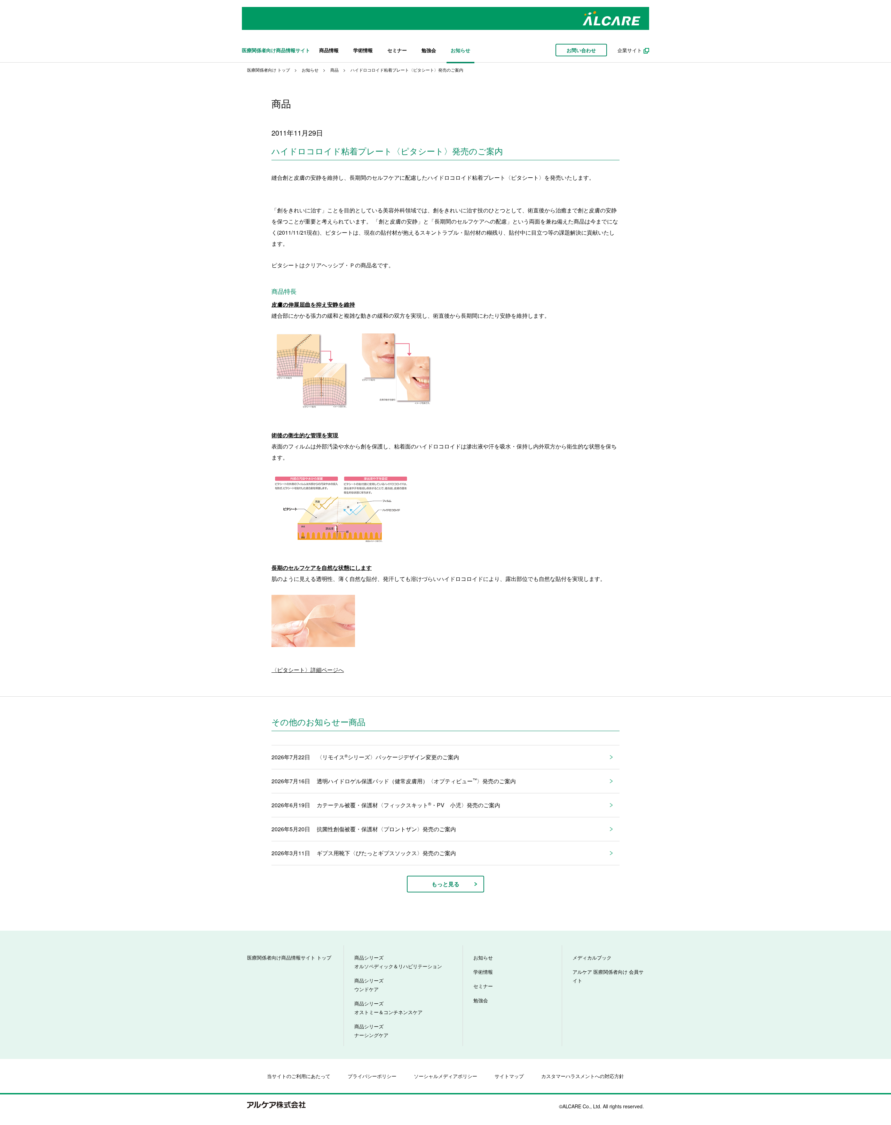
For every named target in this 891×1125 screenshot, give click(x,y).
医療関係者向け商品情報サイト (276, 50)
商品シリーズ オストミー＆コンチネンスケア (388, 1007)
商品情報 (329, 50)
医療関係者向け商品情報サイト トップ (289, 957)
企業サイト (629, 50)
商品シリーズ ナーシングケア (371, 1030)
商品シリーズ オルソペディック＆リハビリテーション (398, 962)
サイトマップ (509, 1076)
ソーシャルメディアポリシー (445, 1076)
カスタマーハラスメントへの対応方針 (582, 1076)
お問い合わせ (581, 50)
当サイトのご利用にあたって (298, 1076)
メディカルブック (592, 957)
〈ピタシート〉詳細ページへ (307, 670)
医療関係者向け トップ (268, 70)
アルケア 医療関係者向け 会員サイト (608, 976)
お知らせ (460, 50)
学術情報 (363, 50)
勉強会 (428, 50)
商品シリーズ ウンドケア (369, 985)
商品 (334, 70)
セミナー (397, 50)
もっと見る (445, 884)
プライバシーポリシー (372, 1076)
